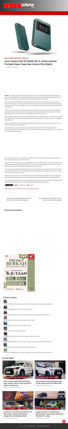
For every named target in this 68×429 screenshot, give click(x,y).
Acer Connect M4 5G (16, 188)
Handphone (17, 58)
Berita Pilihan (9, 358)
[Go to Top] (64, 421)
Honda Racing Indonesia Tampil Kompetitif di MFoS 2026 (19, 320)
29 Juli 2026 (7, 418)
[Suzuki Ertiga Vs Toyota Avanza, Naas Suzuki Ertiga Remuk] (5, 344)
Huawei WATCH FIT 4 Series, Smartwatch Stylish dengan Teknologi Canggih (50, 199)
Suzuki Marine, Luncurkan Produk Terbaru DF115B (17, 325)
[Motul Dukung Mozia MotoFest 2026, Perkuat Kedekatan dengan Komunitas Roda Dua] (5, 311)
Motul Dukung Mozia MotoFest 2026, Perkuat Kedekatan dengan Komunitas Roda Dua (27, 315)
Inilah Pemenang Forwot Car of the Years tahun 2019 (18, 309)
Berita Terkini (9, 58)
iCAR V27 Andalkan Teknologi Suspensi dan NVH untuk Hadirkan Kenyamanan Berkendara (28, 304)
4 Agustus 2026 (8, 387)
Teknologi (25, 58)
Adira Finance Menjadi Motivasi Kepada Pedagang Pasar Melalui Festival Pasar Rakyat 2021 (28, 352)
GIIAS (14, 377)
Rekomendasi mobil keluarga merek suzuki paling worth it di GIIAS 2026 (49, 382)
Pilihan (24, 377)
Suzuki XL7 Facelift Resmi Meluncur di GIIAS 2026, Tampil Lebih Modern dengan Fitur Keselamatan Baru (18, 414)
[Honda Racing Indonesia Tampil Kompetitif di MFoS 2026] (5, 317)
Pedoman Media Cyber (43, 426)
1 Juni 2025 (8, 67)
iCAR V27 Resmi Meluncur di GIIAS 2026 (15, 331)
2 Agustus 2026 (40, 385)
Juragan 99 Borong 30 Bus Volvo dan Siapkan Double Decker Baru (21, 336)
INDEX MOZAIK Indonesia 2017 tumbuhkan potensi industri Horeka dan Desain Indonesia (28, 341)
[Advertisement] (34, 80)
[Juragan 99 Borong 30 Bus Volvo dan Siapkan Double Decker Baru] (5, 333)
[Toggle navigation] (4, 13)
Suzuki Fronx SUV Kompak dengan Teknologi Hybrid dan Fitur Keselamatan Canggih (19, 199)
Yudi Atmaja (15, 67)
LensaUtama (31, 426)
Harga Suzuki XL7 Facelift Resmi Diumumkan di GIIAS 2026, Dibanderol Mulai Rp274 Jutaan (49, 414)
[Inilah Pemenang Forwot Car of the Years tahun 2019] (5, 306)
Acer (48, 95)
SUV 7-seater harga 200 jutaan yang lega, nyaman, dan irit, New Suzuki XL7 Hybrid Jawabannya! (18, 383)
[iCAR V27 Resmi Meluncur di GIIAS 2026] (5, 327)
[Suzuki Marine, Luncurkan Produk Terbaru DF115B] (5, 322)
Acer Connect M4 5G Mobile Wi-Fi (30, 188)
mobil (19, 377)
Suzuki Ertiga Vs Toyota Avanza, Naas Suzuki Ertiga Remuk (20, 347)
